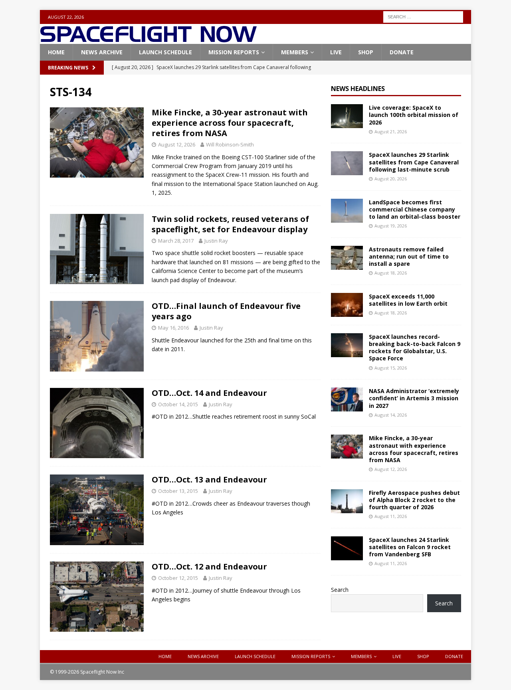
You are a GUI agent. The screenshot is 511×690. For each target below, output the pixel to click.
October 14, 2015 (178, 404)
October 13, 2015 (178, 490)
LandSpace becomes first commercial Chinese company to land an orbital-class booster (414, 209)
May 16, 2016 (173, 327)
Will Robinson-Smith (230, 144)
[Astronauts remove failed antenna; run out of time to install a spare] (347, 258)
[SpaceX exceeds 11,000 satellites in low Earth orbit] (347, 305)
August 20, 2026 (390, 179)
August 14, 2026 (390, 415)
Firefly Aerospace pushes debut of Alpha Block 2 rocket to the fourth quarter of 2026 (414, 500)
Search (340, 589)
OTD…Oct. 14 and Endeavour (209, 393)
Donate (402, 52)
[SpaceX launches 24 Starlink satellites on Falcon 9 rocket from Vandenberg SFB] (347, 548)
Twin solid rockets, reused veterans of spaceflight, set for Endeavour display (230, 224)
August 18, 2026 (390, 273)
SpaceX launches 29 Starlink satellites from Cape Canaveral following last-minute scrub (414, 162)
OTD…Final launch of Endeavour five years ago (226, 311)
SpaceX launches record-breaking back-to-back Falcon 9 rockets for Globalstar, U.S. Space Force (414, 347)
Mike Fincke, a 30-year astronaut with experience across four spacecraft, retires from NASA (230, 122)
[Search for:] (423, 16)
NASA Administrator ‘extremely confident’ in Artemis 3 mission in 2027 (414, 398)
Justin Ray (216, 240)
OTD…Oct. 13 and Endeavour (209, 479)
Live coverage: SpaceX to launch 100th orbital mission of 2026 (413, 115)
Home (56, 52)
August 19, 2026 (390, 226)
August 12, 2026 (176, 144)
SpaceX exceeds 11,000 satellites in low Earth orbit (408, 300)
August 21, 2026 (390, 131)
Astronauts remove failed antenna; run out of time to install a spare (409, 256)
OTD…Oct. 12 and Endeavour (209, 566)
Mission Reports (233, 52)
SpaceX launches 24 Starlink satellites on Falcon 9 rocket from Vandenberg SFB (410, 547)
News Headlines (358, 88)
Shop (365, 52)
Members (294, 52)
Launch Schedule (165, 52)
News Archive (102, 52)
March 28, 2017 (176, 240)
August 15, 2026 (390, 368)
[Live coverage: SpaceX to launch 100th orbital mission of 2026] (347, 116)
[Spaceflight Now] (148, 39)
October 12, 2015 (178, 577)
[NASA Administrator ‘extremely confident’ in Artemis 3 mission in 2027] (347, 399)
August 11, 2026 (390, 516)
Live (336, 52)
